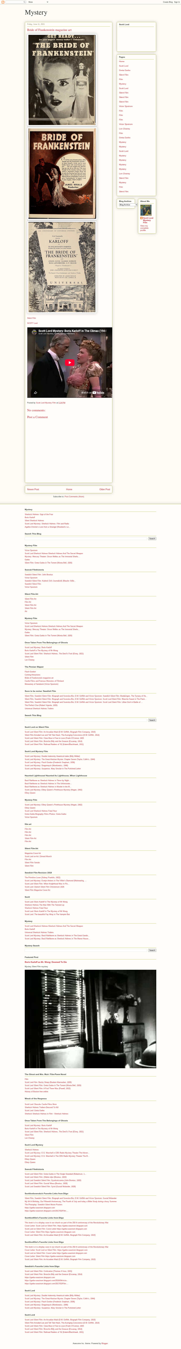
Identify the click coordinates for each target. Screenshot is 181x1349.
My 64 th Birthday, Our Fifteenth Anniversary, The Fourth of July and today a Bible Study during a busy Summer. (71, 1201)
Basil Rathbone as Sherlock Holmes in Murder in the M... (48, 787)
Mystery (36, 11)
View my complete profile (144, 228)
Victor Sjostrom (126, 106)
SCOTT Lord (32, 323)
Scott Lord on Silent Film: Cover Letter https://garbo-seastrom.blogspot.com (56, 1229)
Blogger (105, 1343)
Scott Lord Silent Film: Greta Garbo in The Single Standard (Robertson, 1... (55, 1174)
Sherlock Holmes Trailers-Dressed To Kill (41, 1107)
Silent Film (31, 318)
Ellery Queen (30, 793)
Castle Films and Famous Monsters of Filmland (44, 681)
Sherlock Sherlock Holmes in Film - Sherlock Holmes (46, 1114)
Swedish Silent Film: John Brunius (39, 575)
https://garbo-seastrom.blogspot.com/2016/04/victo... (46, 1280)
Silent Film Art (30, 599)
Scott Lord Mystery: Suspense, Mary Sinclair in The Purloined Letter (53, 769)
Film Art (28, 602)
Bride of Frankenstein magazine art (39, 678)
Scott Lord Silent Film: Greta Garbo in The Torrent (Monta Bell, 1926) (53, 1085)
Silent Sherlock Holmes (34, 521)
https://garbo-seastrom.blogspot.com (40, 1208)
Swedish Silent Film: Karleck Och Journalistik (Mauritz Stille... (50, 581)
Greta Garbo (124, 70)
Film (121, 79)
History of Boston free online (36, 1092)
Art (26, 611)
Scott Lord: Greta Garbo (34, 1110)
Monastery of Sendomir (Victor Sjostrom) (41, 684)
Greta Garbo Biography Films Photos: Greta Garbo (45, 814)
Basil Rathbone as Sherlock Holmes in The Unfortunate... (48, 784)
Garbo (27, 560)
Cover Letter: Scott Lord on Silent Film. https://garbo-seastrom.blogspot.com (56, 1226)
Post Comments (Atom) (74, 497)
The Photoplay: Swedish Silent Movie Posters (43, 1205)
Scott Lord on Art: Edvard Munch (38, 856)
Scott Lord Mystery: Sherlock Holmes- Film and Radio (47, 524)
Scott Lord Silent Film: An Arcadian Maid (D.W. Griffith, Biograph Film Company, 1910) (60, 732)
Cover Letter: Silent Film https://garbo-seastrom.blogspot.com (50, 1232)
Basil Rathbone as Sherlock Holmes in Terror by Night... (48, 780)
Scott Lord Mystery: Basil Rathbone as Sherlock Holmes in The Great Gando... (57, 935)
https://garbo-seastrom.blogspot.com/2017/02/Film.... (46, 1211)
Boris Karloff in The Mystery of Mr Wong (41, 650)
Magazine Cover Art (33, 853)
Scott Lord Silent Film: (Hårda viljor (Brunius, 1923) (45, 1177)
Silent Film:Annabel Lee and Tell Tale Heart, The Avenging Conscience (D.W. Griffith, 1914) (62, 735)
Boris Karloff (30, 517)
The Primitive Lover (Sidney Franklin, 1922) (42, 877)
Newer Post (33, 489)
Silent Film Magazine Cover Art (37, 890)
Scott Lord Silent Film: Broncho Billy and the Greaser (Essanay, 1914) (53, 741)
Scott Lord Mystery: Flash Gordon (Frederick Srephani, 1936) (50, 762)
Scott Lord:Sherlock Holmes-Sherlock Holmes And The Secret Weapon (54, 553)
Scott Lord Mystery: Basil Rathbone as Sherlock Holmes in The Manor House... (57, 939)
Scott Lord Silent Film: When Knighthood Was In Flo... (47, 884)
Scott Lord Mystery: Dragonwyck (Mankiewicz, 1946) (46, 765)
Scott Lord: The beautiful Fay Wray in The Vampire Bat (47, 914)
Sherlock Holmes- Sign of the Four (39, 514)
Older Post (104, 489)
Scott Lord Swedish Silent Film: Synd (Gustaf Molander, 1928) (50, 1186)
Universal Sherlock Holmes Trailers (39, 708)
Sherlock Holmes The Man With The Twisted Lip (44, 905)
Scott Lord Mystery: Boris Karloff (38, 647)
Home (69, 489)
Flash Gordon (30, 672)
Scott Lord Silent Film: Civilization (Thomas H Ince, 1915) (48, 1271)
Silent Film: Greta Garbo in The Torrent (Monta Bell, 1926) (48, 563)
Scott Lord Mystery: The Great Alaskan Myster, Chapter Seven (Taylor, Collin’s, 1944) (60, 759)
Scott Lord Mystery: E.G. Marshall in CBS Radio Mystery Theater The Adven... (57, 1153)
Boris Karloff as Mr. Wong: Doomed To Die (46, 962)
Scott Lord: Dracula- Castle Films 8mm (41, 1104)
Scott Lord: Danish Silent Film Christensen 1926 (44, 887)
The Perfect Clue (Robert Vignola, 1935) (41, 705)
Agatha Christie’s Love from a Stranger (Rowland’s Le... (47, 527)
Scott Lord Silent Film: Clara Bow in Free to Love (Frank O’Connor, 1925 (54, 738)
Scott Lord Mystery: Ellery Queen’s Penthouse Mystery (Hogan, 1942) (53, 790)
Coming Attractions (32, 675)
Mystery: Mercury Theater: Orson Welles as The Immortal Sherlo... (52, 556)
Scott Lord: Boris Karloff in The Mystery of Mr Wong (46, 902)
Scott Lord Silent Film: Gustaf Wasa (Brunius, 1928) (46, 1183)
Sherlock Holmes (32, 1150)
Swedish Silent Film (33, 584)
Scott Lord (123, 66)
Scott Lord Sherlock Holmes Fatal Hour (41, 811)
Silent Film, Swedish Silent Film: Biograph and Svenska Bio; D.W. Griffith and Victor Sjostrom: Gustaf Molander (71, 1198)
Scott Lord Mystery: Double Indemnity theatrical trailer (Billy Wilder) (52, 756)
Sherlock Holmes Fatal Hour (36, 908)
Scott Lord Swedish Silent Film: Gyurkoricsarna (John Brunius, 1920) (53, 1180)
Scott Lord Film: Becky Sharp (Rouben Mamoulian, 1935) (48, 1082)
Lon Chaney (124, 129)
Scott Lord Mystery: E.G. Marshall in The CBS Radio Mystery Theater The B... (57, 1156)
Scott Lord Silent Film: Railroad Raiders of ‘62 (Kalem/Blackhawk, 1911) (54, 744)
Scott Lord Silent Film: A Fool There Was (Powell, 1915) (47, 1088)
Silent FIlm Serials (32, 863)
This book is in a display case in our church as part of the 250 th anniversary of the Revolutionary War (66, 1223)
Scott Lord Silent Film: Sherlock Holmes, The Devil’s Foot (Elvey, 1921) (54, 654)
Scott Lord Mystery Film (148, 220)
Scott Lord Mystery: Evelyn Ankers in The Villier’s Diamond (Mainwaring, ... (56, 881)
